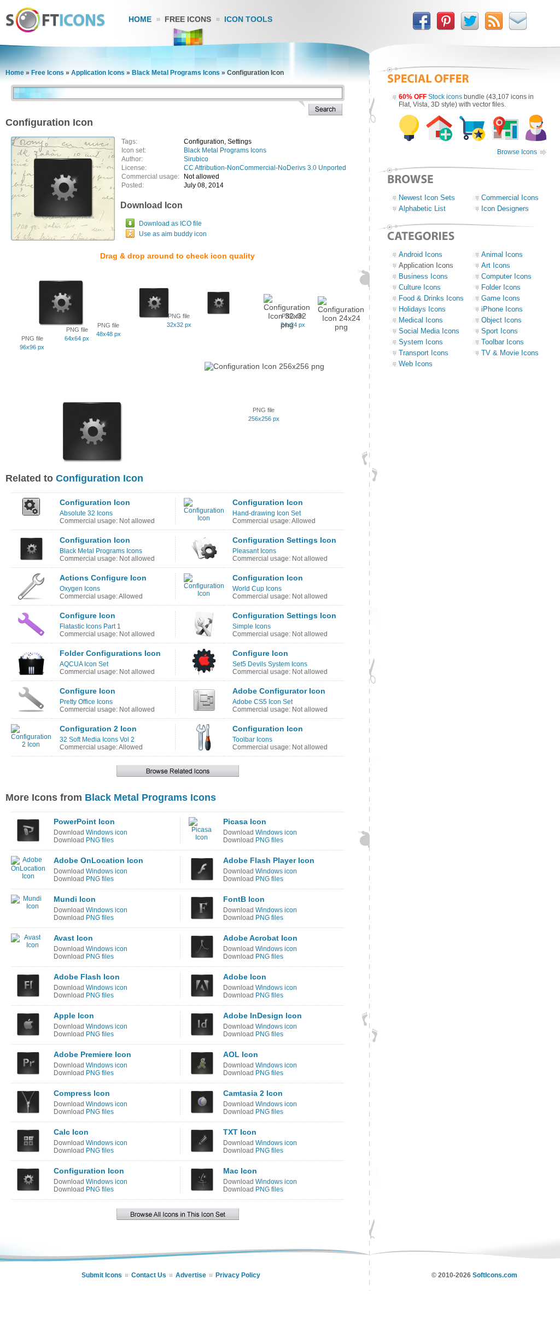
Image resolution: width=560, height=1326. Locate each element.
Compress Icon (82, 1093)
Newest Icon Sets (427, 197)
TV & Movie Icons (510, 353)
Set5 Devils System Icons (269, 664)
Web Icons (416, 364)
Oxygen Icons (80, 588)
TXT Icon (239, 1132)
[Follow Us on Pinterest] (446, 28)
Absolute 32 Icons (86, 513)
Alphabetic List (422, 208)
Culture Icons (420, 287)
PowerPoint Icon (84, 821)
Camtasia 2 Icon (253, 1093)
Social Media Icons (429, 331)
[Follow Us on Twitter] (470, 28)
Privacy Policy (237, 1275)
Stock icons (445, 97)
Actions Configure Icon (103, 577)
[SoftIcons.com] (55, 30)
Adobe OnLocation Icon (98, 860)
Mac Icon (240, 1170)
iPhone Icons (502, 309)
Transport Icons (423, 353)
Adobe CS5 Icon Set (262, 702)
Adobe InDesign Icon (262, 1015)
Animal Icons (502, 254)
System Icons (421, 342)
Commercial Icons (510, 197)
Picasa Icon (244, 821)
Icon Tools (248, 19)
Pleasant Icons (254, 551)
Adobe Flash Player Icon (268, 860)
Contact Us (148, 1275)
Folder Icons (501, 287)
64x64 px (77, 338)
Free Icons (188, 19)
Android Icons (420, 254)
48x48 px (108, 334)
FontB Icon (244, 899)
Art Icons (495, 265)
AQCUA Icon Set (84, 664)
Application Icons (98, 73)
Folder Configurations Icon (110, 653)
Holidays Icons (422, 309)
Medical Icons (421, 320)
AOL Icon (240, 1054)
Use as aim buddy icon (173, 234)
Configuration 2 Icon (98, 728)
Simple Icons (251, 626)
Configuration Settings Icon (284, 540)
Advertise (191, 1275)
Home (140, 19)
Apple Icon (74, 1015)
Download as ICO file (170, 223)
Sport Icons (499, 331)
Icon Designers (505, 208)
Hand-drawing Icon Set (266, 513)
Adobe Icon (244, 976)
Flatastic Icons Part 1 (90, 626)
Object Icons (501, 320)
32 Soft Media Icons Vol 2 (97, 739)
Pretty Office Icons (86, 702)
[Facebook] (422, 28)
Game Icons (500, 298)
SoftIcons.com (494, 1275)
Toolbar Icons (252, 739)
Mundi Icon (75, 899)
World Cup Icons (257, 588)
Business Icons (423, 276)
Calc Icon (71, 1132)
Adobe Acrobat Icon (260, 938)
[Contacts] (518, 28)
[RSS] (494, 28)
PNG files (100, 840)
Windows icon (106, 832)
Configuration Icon (99, 478)
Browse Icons (517, 152)
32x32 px (179, 324)
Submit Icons (101, 1275)
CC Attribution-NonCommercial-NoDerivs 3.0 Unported (265, 168)
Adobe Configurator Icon (278, 691)
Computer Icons (506, 276)
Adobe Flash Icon (87, 976)
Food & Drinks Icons (431, 298)
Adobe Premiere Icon (92, 1054)
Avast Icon (73, 938)
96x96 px (32, 347)
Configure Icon (87, 615)
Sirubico (196, 159)
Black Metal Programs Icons (176, 73)
